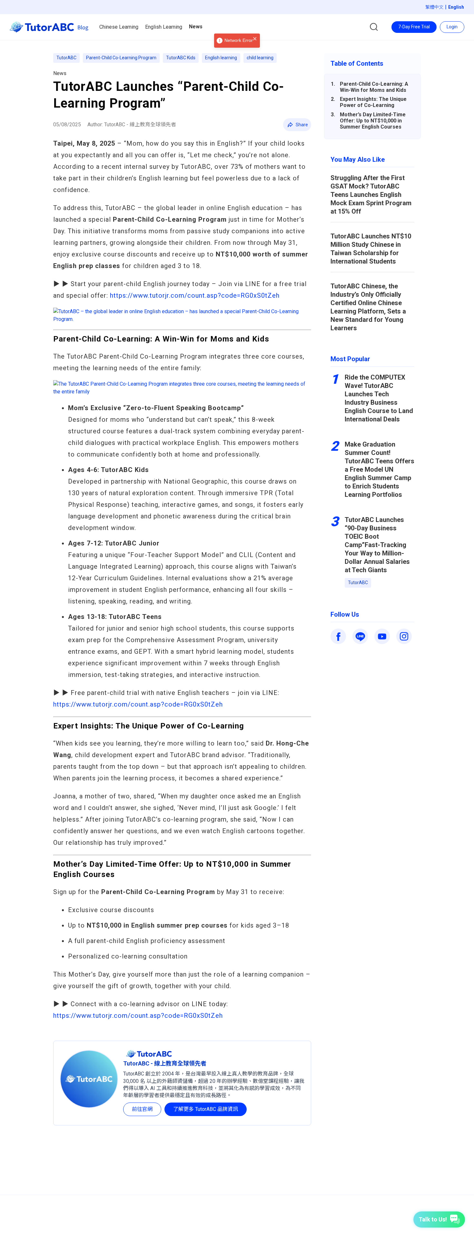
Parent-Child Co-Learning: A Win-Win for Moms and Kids (374, 87)
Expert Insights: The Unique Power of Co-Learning (373, 102)
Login (452, 26)
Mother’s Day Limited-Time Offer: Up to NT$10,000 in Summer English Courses (373, 120)
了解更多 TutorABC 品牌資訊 (205, 1109)
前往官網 (142, 1109)
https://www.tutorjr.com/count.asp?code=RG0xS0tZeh (195, 295)
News (59, 73)
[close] (255, 39)
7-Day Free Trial (414, 26)
